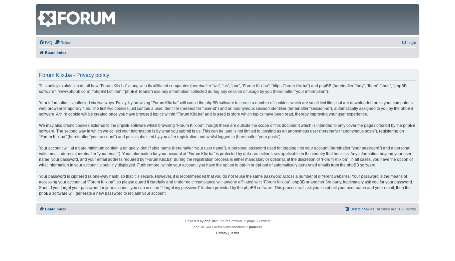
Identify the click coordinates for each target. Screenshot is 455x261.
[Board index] (41, 7)
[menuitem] (45, 43)
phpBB (210, 221)
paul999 (255, 227)
